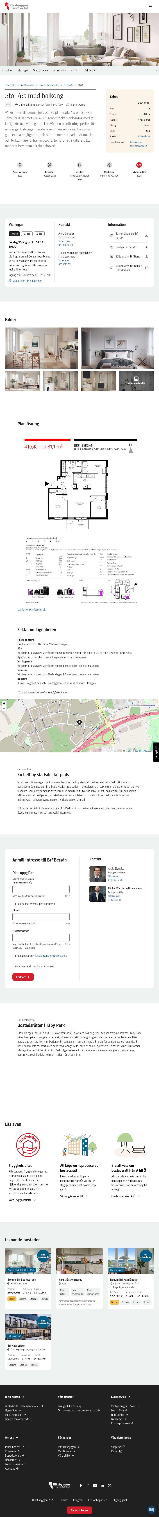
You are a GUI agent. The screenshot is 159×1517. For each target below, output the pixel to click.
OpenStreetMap (141, 750)
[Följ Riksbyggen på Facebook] (81, 1485)
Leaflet (128, 750)
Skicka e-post (64, 241)
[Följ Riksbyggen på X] (109, 1485)
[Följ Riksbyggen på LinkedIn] (102, 1485)
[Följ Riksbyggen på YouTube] (95, 1485)
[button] (114, 120)
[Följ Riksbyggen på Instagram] (87, 1485)
